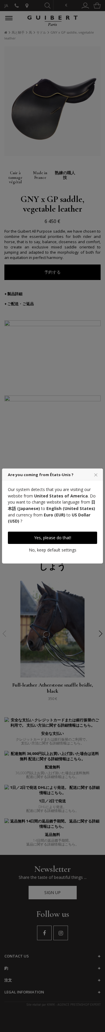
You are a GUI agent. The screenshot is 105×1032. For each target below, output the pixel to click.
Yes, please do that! (52, 537)
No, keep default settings (52, 550)
